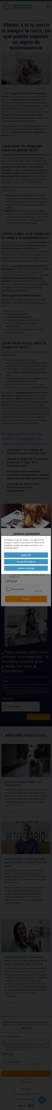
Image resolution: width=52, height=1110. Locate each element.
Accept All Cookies (26, 561)
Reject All (26, 555)
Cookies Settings (26, 568)
